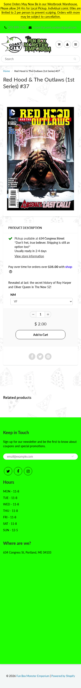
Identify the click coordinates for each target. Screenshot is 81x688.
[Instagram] (28, 471)
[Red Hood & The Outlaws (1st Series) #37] (40, 158)
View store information (29, 256)
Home (6, 71)
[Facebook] (18, 471)
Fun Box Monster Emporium (32, 676)
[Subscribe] (72, 456)
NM (13, 294)
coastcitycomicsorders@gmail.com (55, 27)
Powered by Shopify (63, 676)
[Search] (75, 59)
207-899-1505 (17, 27)
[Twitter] (8, 471)
